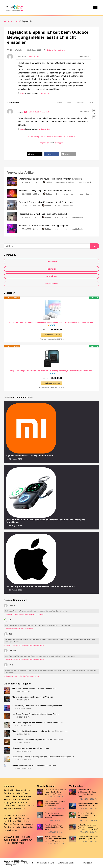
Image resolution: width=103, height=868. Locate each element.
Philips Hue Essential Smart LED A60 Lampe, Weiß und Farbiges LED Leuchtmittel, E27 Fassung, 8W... (51, 322)
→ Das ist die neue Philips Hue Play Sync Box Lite (21, 676)
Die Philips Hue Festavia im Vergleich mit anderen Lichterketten (37, 740)
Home (8, 863)
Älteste (59, 102)
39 (25, 111)
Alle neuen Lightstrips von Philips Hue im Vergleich (32, 697)
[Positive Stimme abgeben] (94, 110)
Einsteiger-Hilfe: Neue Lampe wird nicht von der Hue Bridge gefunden (40, 731)
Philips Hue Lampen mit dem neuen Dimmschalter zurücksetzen (37, 723)
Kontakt (51, 268)
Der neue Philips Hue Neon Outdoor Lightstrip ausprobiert (87, 815)
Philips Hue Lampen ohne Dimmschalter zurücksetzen (34, 688)
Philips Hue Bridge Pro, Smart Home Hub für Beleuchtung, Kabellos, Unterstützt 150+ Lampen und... (51, 371)
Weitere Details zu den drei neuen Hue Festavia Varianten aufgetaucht (55, 792)
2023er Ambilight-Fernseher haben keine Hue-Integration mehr (37, 706)
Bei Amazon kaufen (52, 335)
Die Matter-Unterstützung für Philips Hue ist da (30, 748)
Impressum (87, 863)
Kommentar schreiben (65, 182)
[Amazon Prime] (51, 325)
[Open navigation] (95, 7)
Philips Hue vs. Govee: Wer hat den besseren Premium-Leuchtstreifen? (88, 827)
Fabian (49, 182)
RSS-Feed (28, 863)
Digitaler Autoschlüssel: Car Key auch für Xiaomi (29, 456)
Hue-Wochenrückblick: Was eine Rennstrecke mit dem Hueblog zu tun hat (55, 839)
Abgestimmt (80, 102)
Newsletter (51, 261)
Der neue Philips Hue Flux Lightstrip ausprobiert (88, 838)
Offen (91, 102)
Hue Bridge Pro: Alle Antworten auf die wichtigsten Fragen (35, 714)
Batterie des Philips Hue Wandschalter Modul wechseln (34, 765)
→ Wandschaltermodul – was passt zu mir (18, 629)
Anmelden (51, 276)
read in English (85, 182)
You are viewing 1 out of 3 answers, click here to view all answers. (51, 137)
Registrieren (51, 283)
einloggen (59, 143)
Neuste (68, 102)
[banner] (17, 7)
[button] (34, 154)
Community (14, 21)
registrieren (44, 143)
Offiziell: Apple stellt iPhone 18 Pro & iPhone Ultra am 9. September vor (40, 586)
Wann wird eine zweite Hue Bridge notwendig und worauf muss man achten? (43, 757)
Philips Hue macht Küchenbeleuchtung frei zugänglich (54, 815)
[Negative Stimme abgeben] (94, 117)
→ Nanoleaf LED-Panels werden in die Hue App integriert (24, 614)
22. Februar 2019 (44, 93)
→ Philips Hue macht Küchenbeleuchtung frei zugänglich (24, 645)
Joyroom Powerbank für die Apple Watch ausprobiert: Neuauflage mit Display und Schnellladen (45, 521)
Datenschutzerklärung (45, 863)
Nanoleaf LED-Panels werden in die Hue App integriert (54, 827)
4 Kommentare (61, 217)
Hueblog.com (10, 843)
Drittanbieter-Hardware (56, 50)
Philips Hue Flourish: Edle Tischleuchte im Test (88, 805)
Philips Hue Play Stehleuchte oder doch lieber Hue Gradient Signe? (87, 793)
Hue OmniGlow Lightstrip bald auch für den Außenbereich (55, 803)
